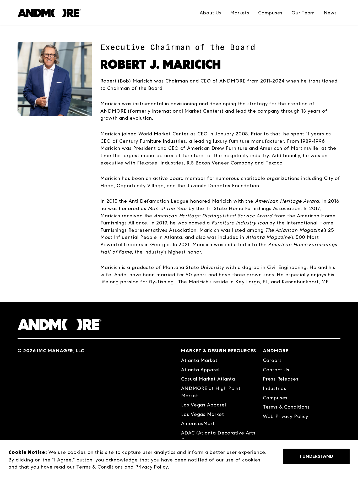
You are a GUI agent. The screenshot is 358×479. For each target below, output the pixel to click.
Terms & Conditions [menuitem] (286, 407)
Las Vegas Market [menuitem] (202, 414)
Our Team (303, 12)
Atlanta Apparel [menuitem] (200, 369)
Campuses (270, 12)
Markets (239, 12)
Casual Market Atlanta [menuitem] (208, 379)
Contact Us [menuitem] (276, 369)
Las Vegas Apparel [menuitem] (203, 405)
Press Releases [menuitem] (281, 379)
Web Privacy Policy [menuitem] (285, 416)
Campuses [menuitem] (275, 397)
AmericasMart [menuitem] (198, 423)
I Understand (316, 456)
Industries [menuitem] (274, 388)
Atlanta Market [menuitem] (199, 360)
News (330, 12)
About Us (210, 12)
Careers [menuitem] (272, 360)
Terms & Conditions (99, 467)
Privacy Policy (151, 467)
